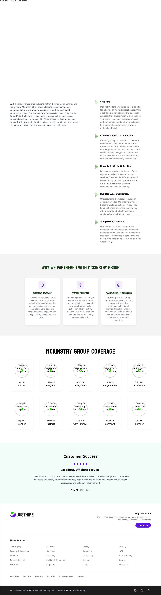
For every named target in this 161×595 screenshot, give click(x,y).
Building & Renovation (55, 560)
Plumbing (50, 546)
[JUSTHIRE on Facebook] (135, 590)
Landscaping (88, 555)
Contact (129, 5)
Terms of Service (64, 590)
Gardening (50, 551)
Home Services (47, 5)
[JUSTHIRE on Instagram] (142, 590)
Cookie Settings (79, 590)
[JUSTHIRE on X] (149, 590)
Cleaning (122, 546)
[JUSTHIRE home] (21, 5)
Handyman (87, 551)
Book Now (14, 576)
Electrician (14, 564)
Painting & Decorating (19, 551)
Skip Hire (65, 5)
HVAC (121, 551)
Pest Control (124, 564)
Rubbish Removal (17, 560)
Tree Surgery (15, 546)
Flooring (86, 560)
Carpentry (50, 564)
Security (122, 560)
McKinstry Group (18, 17)
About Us (51, 576)
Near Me (80, 5)
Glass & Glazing (125, 555)
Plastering (50, 555)
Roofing (86, 546)
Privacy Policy (49, 590)
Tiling (85, 564)
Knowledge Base (110, 5)
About (93, 5)
